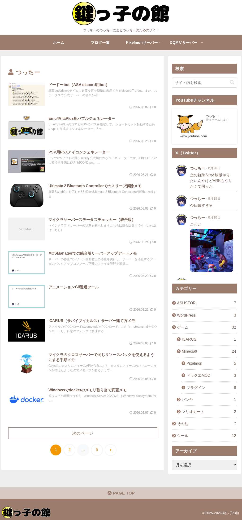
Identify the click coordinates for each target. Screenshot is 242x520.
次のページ (82, 433)
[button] (232, 82)
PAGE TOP (123, 493)
